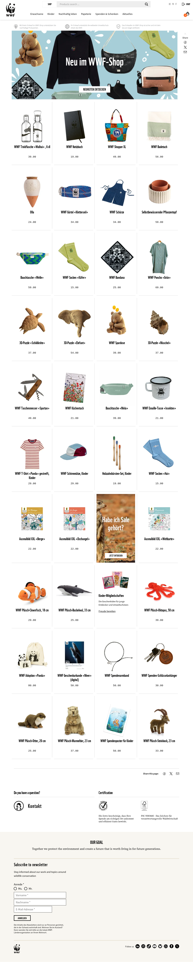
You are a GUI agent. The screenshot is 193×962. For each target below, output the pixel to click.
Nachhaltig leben (68, 14)
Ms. (20, 888)
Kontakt (35, 806)
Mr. (30, 888)
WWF (188, 4)
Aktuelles (127, 14)
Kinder (50, 14)
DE (170, 4)
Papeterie (86, 14)
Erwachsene (36, 14)
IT (176, 4)
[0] (188, 14)
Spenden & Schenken (106, 14)
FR (173, 4)
